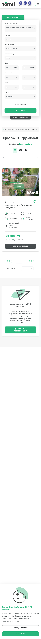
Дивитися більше (20, 246)
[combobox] (20, 29)
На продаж (34, 129)
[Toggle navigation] (38, 4)
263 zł (11, 240)
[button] (25, 3)
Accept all (20, 634)
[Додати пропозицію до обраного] (34, 201)
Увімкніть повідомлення (20, 330)
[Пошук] (20, 3)
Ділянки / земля (23, 129)
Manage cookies (20, 628)
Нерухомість (11, 129)
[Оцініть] (29, 3)
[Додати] (25, 3)
